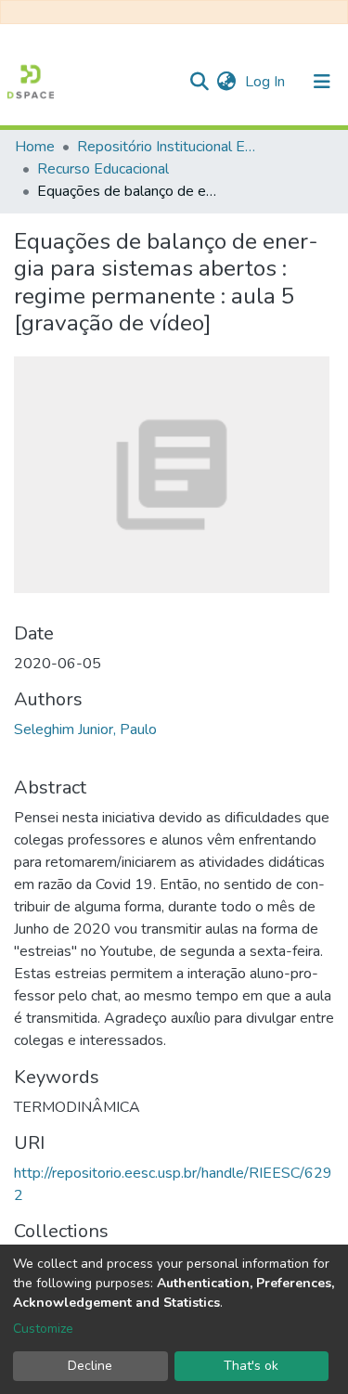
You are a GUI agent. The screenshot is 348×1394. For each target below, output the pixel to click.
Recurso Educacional (103, 169)
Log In (267, 81)
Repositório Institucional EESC (170, 146)
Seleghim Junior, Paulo (85, 729)
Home (35, 146)
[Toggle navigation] (322, 81)
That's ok (251, 1366)
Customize (43, 1328)
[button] (226, 82)
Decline (90, 1366)
